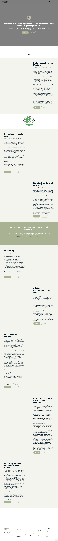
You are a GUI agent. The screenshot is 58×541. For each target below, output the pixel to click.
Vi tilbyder (21, 1)
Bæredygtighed (27, 1)
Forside (16, 1)
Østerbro (35, 88)
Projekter (34, 1)
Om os (38, 1)
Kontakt (42, 1)
